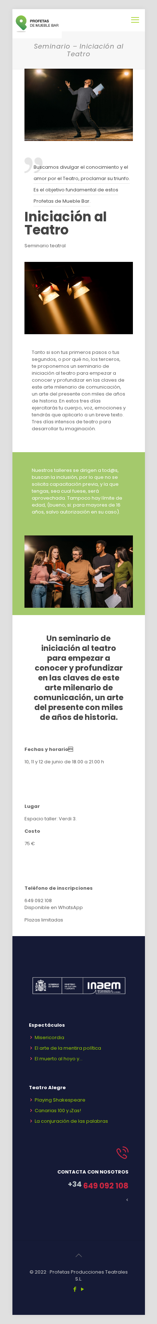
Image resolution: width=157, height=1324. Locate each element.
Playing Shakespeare (60, 1099)
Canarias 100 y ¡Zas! (58, 1110)
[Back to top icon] (78, 1255)
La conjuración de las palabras (71, 1121)
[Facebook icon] (74, 1289)
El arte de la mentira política (68, 1048)
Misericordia (49, 1037)
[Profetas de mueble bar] (37, 20)
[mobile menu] (135, 20)
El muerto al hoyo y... (59, 1058)
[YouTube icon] (82, 1289)
